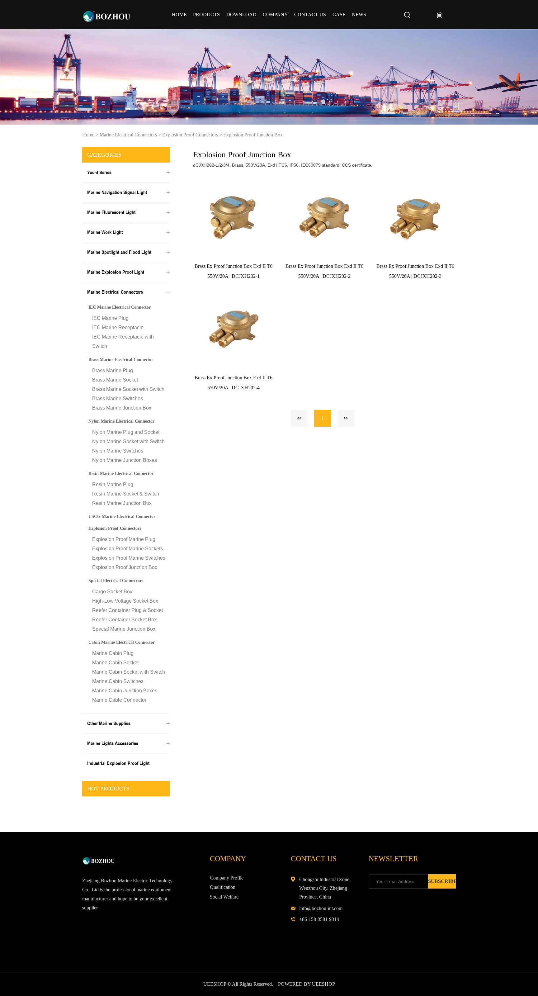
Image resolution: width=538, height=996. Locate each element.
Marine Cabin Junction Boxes (124, 690)
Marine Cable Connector (119, 700)
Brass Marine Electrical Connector (120, 359)
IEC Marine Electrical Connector (119, 307)
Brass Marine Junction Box (121, 407)
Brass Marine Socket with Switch (128, 389)
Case (339, 14)
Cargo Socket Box (112, 591)
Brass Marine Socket (115, 379)
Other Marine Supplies (108, 723)
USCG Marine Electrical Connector (121, 516)
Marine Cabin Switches (118, 681)
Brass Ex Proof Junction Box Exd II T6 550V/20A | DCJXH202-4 (233, 382)
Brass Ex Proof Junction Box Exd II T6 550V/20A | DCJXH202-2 (324, 271)
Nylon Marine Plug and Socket (125, 432)
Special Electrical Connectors (115, 580)
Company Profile (226, 877)
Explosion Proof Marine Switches (128, 558)
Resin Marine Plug (112, 484)
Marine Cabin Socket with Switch (128, 672)
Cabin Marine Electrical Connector (121, 642)
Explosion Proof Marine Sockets (127, 548)
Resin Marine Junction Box (122, 503)
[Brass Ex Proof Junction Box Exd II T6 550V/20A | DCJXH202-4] (233, 329)
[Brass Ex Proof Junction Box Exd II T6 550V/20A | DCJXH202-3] (415, 218)
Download (241, 14)
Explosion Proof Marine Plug (123, 539)
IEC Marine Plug (110, 318)
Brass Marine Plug (112, 370)
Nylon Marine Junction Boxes (124, 460)
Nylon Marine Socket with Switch (128, 441)
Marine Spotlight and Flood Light (119, 252)
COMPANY (275, 14)
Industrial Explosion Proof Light (118, 763)
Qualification (222, 887)
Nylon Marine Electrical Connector (121, 421)
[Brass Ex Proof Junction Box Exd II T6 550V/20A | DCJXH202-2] (324, 218)
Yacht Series (99, 172)
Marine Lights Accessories (112, 743)
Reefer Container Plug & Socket (127, 610)
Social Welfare (224, 896)
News (359, 14)
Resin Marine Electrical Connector (120, 473)
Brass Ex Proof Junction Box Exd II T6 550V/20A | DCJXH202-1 (233, 271)
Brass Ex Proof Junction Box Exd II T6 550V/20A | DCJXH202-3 (415, 271)
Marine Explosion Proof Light (115, 272)
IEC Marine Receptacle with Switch (123, 341)
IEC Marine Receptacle (118, 327)
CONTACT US (310, 14)
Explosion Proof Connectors (190, 134)
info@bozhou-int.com (320, 908)
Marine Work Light (105, 232)
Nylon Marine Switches (117, 450)
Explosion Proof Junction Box (253, 134)
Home (179, 14)
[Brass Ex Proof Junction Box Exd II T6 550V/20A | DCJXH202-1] (233, 218)
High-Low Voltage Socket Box (125, 601)
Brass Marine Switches (117, 398)
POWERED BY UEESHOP (306, 984)
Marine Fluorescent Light (111, 212)
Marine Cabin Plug (113, 653)
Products (206, 14)
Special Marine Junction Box (123, 629)
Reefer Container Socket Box (124, 619)
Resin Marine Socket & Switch (125, 493)
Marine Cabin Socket (115, 662)
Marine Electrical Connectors (128, 134)
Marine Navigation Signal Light (117, 192)
